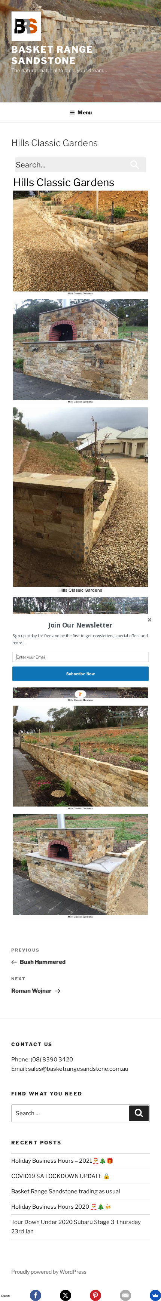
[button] (80, 624)
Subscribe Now (80, 673)
